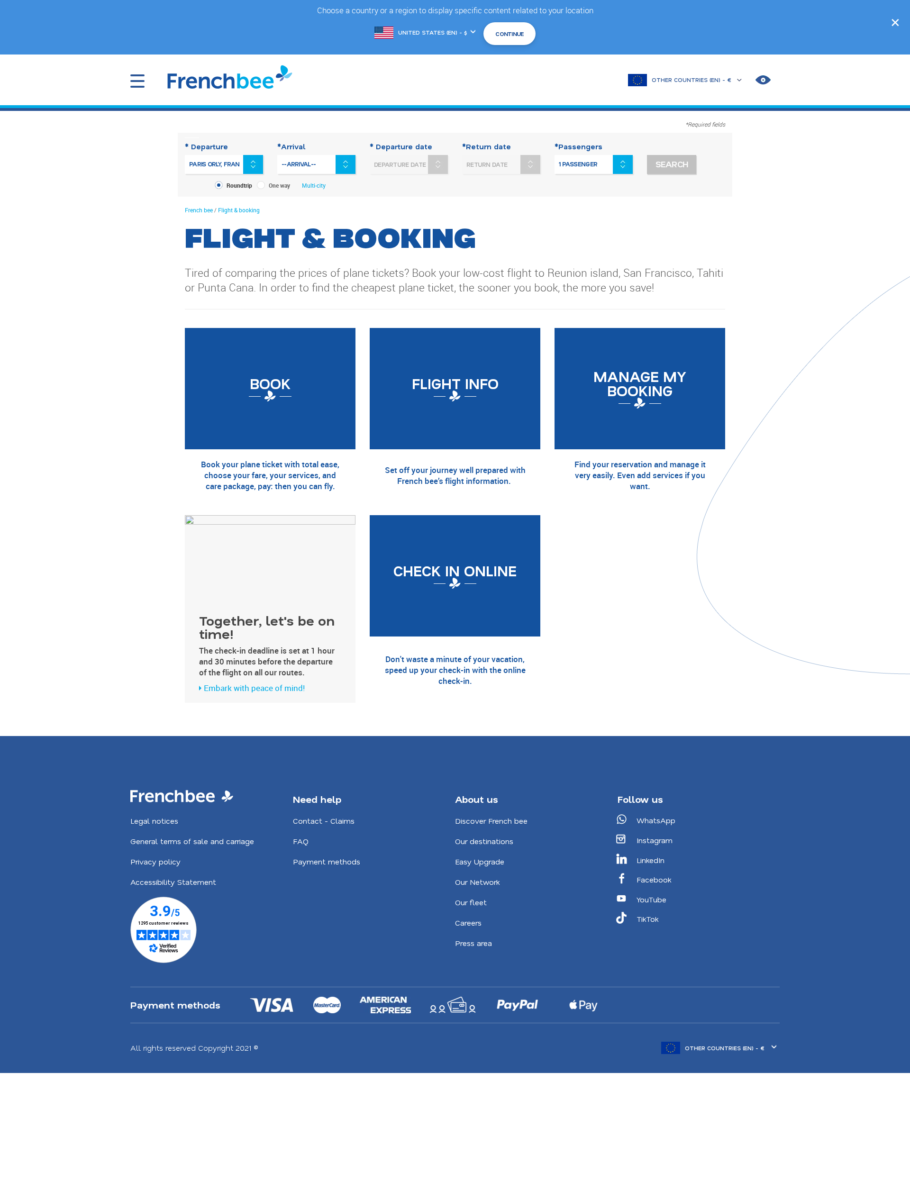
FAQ (301, 841)
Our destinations (484, 841)
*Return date (486, 146)
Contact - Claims (324, 821)
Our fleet (471, 902)
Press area (473, 943)
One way (279, 185)
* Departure (206, 146)
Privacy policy (155, 861)
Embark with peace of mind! (254, 687)
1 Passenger (578, 164)
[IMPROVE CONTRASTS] (763, 80)
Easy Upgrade (479, 861)
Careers (468, 922)
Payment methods (326, 861)
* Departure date (401, 146)
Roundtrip (239, 185)
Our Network (477, 882)
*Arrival (291, 146)
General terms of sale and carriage (192, 841)
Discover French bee (491, 821)
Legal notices (154, 821)
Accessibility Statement (173, 882)
